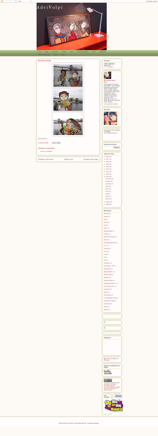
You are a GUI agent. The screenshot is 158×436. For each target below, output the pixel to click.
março (107, 196)
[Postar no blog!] (55, 143)
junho (107, 188)
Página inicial (68, 159)
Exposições (55, 51)
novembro (108, 178)
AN (105, 219)
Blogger (97, 423)
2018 (107, 156)
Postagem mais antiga (91, 159)
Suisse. (106, 292)
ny (104, 257)
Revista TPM (107, 274)
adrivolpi (106, 213)
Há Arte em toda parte (44, 54)
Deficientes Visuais (109, 236)
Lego (105, 254)
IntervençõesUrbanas (82, 51)
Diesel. (106, 239)
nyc (105, 260)
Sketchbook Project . (110, 283)
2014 (107, 166)
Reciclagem (107, 269)
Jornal (55, 54)
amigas (106, 216)
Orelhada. (107, 263)
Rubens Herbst (108, 280)
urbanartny (107, 303)
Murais (94, 51)
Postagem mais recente (45, 159)
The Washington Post (110, 298)
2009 (107, 202)
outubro (107, 181)
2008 (107, 204)
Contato (63, 54)
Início (39, 51)
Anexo (106, 222)
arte (105, 225)
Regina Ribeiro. (108, 271)
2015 (107, 164)
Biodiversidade (108, 231)
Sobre (46, 51)
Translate (110, 67)
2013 (107, 169)
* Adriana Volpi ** (111, 80)
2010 (107, 176)
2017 (107, 159)
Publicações (102, 51)
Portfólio (64, 51)
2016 (107, 161)
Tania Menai (107, 295)
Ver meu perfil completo (111, 104)
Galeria (72, 51)
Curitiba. (106, 234)
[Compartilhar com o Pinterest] (60, 143)
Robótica (106, 277)
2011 (107, 174)
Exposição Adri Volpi (109, 242)
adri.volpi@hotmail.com (110, 133)
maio (107, 191)
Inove (105, 251)
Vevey (105, 306)
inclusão (106, 248)
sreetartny (107, 289)
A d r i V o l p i (49, 7)
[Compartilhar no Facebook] (58, 143)
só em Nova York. (109, 286)
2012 (107, 171)
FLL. (105, 245)
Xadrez (106, 309)
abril (106, 193)
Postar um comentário (46, 151)
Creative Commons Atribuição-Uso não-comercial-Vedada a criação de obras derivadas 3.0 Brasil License (112, 387)
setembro (108, 184)
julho (107, 186)
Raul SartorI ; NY (109, 266)
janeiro (107, 198)
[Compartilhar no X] (56, 143)
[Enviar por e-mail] (53, 143)
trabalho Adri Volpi (109, 301)
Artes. (105, 228)
